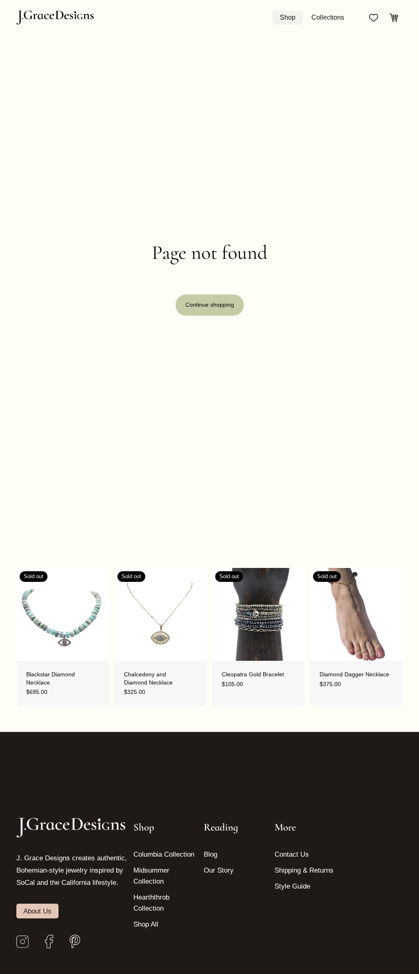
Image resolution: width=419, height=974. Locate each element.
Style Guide (292, 886)
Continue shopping (209, 304)
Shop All (145, 924)
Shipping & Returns (304, 870)
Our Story (219, 870)
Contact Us (292, 854)
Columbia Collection (163, 854)
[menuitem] (287, 18)
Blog (210, 854)
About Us (37, 911)
